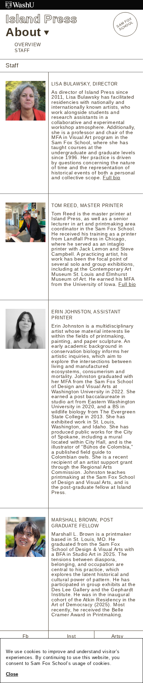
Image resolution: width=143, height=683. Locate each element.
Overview (28, 44)
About (23, 32)
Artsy (117, 636)
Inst (71, 636)
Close (12, 674)
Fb (26, 636)
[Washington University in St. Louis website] (71, 4)
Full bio (111, 177)
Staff (22, 50)
